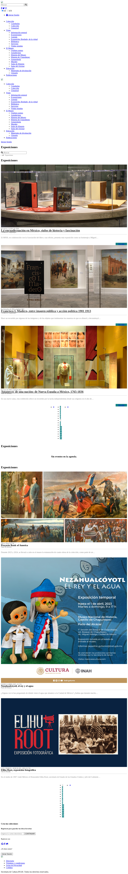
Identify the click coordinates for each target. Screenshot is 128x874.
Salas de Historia (17, 64)
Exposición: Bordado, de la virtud (24, 39)
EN (10, 11)
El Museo (10, 48)
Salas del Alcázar (17, 66)
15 (61, 438)
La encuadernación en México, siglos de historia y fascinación (40, 230)
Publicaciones (11, 75)
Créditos (9, 868)
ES (5, 11)
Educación (10, 68)
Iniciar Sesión (13, 15)
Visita (8, 30)
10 (61, 427)
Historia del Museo (18, 55)
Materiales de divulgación (21, 71)
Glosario (14, 73)
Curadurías (15, 24)
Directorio (10, 861)
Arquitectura (16, 53)
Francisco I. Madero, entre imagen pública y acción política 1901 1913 (46, 311)
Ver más (121, 244)
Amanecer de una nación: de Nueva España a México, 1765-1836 (42, 391)
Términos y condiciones (15, 863)
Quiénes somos (17, 50)
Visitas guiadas (17, 46)
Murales (14, 62)
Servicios (14, 44)
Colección (10, 21)
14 (61, 436)
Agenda (14, 37)
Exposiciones (16, 35)
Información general (19, 32)
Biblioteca (15, 41)
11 (61, 429)
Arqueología (16, 59)
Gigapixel (15, 28)
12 (61, 432)
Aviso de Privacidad (14, 865)
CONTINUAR (30, 834)
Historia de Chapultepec (20, 57)
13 (61, 434)
